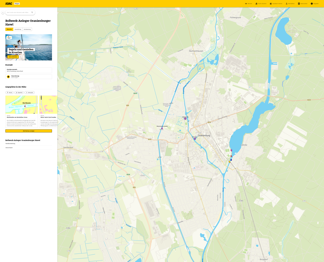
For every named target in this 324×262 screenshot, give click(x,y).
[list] (28, 146)
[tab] (9, 29)
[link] (28, 144)
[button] (32, 12)
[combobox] (20, 12)
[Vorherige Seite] (2, 12)
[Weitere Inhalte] (54, 112)
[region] (162, 131)
